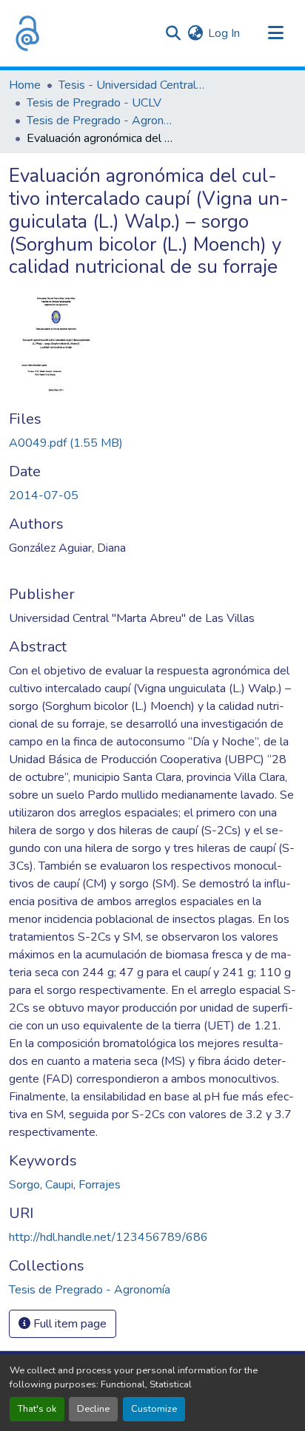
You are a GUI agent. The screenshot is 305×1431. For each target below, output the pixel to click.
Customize (154, 1408)
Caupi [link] (59, 1185)
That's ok (37, 1408)
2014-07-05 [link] (43, 495)
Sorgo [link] (24, 1185)
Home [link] (25, 85)
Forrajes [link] (99, 1185)
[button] (27, 33)
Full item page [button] (68, 1324)
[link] (152, 443)
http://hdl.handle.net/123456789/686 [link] (108, 1237)
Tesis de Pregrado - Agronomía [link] (101, 120)
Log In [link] (224, 33)
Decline (93, 1408)
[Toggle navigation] (275, 33)
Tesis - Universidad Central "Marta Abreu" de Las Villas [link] (132, 85)
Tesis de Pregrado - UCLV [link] (94, 103)
